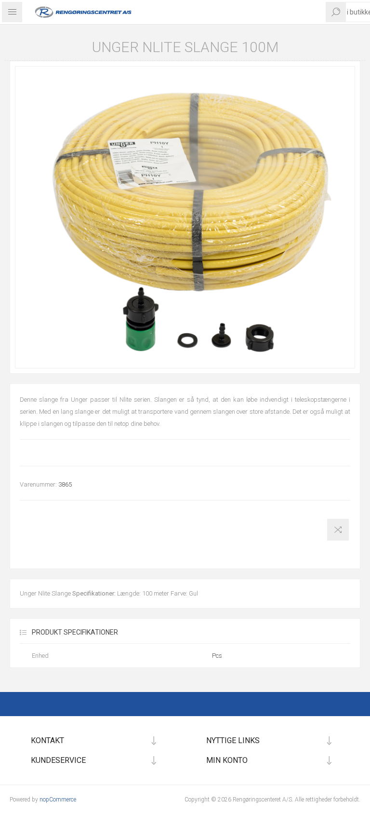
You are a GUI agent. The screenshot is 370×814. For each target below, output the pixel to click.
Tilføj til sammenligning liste (338, 530)
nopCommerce (58, 799)
